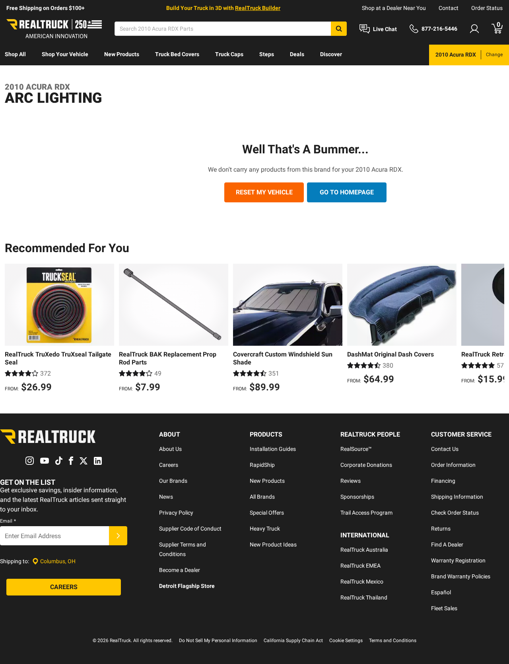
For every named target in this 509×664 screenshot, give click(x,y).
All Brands (262, 497)
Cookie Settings (346, 640)
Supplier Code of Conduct (190, 528)
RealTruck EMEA (360, 565)
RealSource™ (356, 449)
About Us (170, 449)
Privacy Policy (176, 512)
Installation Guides (273, 449)
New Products (121, 54)
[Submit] (118, 535)
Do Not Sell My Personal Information (218, 640)
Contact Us (444, 449)
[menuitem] (15, 55)
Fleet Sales (444, 608)
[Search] (339, 29)
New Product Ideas (273, 544)
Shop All (15, 54)
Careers (168, 465)
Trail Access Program (366, 512)
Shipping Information (457, 497)
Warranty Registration (458, 560)
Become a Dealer (179, 570)
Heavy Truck (265, 528)
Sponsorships (357, 497)
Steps (266, 54)
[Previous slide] (13, 329)
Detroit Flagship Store (187, 586)
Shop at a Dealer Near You (394, 8)
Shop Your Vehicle (65, 54)
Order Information (453, 465)
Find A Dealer (447, 544)
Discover (331, 54)
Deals (297, 54)
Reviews (350, 481)
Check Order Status (455, 512)
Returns (441, 528)
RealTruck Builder (257, 8)
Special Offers (267, 512)
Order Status (487, 8)
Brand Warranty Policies (460, 576)
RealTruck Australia (364, 549)
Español (441, 592)
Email (8, 521)
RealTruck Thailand (363, 597)
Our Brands (173, 481)
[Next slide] (496, 329)
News (166, 497)
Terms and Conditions (392, 640)
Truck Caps (229, 54)
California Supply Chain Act (293, 640)
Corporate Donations (366, 465)
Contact (448, 8)
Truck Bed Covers (177, 54)
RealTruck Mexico (361, 581)
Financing (443, 481)
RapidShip (262, 465)
